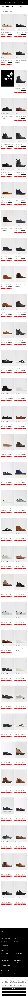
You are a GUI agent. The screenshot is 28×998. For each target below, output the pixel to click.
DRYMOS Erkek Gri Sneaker (6, 844)
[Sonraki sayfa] (18, 913)
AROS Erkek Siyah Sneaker (6, 116)
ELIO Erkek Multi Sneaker (19, 620)
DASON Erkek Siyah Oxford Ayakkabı (20, 60)
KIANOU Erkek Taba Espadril (7, 60)
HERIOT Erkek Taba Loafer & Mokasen (7, 648)
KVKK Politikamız (18, 938)
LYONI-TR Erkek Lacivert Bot (20, 480)
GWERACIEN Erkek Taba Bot (20, 536)
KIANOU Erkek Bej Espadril (6, 32)
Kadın (2, 974)
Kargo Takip (16, 957)
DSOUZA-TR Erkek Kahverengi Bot (20, 284)
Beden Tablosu (4, 957)
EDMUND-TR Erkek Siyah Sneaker (6, 704)
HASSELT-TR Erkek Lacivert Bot (20, 200)
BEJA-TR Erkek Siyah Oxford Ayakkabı (20, 816)
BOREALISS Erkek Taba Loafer (20, 844)
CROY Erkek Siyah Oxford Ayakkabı (6, 900)
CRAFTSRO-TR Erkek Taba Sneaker (6, 340)
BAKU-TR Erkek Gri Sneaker (20, 704)
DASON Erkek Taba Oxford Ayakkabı (20, 116)
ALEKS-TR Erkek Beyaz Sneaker (5, 620)
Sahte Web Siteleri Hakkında (18, 961)
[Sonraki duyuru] (25, 2)
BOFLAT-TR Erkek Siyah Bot (19, 340)
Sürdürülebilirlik (18, 942)
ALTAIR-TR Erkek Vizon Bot (19, 760)
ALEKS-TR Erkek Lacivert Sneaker (6, 816)
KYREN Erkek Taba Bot (5, 872)
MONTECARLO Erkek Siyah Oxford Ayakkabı (6, 676)
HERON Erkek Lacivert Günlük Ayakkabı (20, 228)
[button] (3, 6)
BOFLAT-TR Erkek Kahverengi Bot (20, 452)
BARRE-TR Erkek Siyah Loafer (7, 732)
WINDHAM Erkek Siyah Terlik (7, 536)
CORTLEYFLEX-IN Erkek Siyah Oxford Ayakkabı (7, 172)
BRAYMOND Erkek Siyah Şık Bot (7, 144)
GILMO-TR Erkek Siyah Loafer (7, 368)
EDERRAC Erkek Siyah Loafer (7, 424)
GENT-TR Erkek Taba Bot (6, 284)
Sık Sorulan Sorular (18, 953)
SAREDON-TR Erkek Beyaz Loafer (6, 508)
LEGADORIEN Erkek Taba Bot (7, 788)
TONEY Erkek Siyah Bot (19, 144)
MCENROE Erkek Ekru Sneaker (5, 564)
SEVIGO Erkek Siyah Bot (19, 172)
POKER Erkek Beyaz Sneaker (20, 676)
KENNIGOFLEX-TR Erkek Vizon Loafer (6, 452)
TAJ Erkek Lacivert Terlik (19, 732)
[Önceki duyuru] (2, 2)
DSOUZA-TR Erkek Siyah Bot (7, 228)
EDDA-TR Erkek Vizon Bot (6, 592)
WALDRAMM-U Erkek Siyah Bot (6, 396)
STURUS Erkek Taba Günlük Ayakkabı (19, 872)
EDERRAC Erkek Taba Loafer (20, 424)
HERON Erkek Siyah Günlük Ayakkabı (20, 256)
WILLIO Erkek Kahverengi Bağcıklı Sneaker (6, 200)
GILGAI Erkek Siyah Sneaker (20, 900)
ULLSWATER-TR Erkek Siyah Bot (19, 592)
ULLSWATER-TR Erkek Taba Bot (20, 788)
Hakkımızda (16, 935)
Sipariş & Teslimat (5, 953)
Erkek (15, 974)
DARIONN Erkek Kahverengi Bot (20, 312)
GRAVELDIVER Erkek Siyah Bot (19, 88)
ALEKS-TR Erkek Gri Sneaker (20, 508)
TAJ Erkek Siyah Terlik (18, 368)
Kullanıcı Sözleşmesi (5, 965)
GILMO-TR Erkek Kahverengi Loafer (7, 480)
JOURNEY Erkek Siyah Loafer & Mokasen (20, 32)
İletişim (2, 935)
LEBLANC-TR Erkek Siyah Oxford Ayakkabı (6, 760)
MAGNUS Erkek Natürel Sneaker (19, 396)
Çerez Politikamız (5, 942)
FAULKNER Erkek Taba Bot (6, 312)
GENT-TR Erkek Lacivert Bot (6, 256)
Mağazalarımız (4, 945)
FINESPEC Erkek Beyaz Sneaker (19, 648)
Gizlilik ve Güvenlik (5, 938)
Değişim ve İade (5, 960)
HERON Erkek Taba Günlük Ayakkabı (20, 564)
